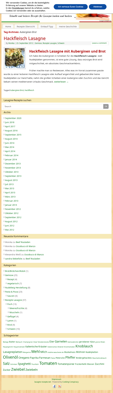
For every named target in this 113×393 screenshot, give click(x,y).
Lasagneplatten (12, 352)
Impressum (56, 379)
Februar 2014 (11, 155)
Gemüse (38, 43)
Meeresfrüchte (17, 308)
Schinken (13, 364)
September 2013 (13, 176)
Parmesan (44, 357)
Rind (9, 324)
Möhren (80, 352)
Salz (6, 363)
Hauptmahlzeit (19, 347)
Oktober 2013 (11, 171)
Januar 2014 (11, 159)
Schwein (61, 43)
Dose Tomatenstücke (41, 342)
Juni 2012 (9, 225)
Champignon (28, 342)
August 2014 (11, 138)
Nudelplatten (92, 352)
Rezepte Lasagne (50, 43)
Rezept (10, 279)
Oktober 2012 (11, 213)
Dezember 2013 (13, 163)
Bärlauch (19, 342)
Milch (43, 352)
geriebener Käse (87, 341)
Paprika (34, 357)
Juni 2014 (9, 143)
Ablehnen (97, 6)
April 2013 (10, 192)
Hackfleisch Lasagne (25, 38)
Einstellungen (18, 8)
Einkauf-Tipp (47, 26)
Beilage (6, 342)
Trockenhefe (81, 364)
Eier (51, 341)
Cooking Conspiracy (70, 382)
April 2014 (10, 151)
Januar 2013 (11, 205)
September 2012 (13, 217)
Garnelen (61, 341)
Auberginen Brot (17, 90)
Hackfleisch (29, 90)
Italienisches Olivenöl (55, 347)
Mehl (35, 351)
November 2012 (13, 209)
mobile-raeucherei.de (56, 352)
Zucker (7, 369)
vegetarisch (13, 283)
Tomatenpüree (66, 364)
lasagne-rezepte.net (34, 14)
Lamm (10, 320)
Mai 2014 (9, 147)
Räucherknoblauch (99, 358)
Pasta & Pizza (11, 291)
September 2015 (13, 134)
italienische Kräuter (36, 346)
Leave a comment (99, 43)
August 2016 (11, 130)
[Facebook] (54, 387)
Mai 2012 (9, 229)
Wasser (90, 364)
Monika (11, 43)
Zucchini (99, 364)
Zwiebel (18, 369)
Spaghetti (24, 364)
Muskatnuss (69, 352)
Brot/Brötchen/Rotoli (15, 271)
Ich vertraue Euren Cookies (70, 6)
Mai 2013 (9, 188)
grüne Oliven (100, 342)
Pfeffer (70, 357)
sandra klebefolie (13, 258)
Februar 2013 (11, 200)
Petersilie (60, 357)
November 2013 (13, 167)
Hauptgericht (8, 347)
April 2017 (10, 126)
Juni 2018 (9, 122)
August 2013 (11, 180)
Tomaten (48, 363)
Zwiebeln (31, 370)
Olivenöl (10, 357)
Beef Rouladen (23, 242)
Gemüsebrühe (73, 342)
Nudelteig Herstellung (16, 287)
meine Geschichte (68, 26)
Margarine (27, 352)
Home (8, 26)
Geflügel (11, 316)
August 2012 (11, 221)
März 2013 (10, 196)
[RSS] (59, 387)
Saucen (11, 295)
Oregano (24, 357)
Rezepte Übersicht (26, 26)
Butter (12, 341)
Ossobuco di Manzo (25, 246)
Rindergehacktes (84, 357)
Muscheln (14, 312)
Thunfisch (35, 364)
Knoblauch (84, 346)
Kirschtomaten (69, 347)
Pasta (53, 358)
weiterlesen (61, 81)
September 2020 (13, 118)
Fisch (9, 304)
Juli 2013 (9, 184)
